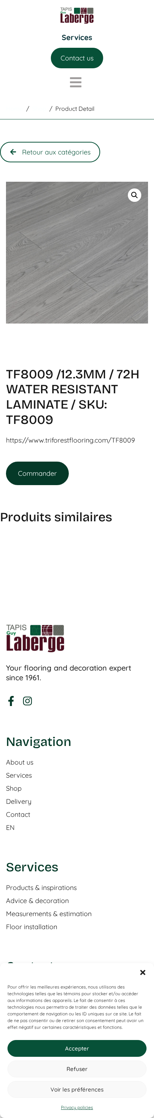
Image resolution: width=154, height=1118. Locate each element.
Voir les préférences (77, 1089)
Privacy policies (77, 1107)
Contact (18, 814)
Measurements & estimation (49, 914)
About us (19, 762)
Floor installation (31, 927)
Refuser (77, 1068)
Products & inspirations (41, 887)
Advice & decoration (37, 901)
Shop (14, 788)
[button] (143, 972)
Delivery (18, 801)
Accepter (77, 1048)
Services (19, 775)
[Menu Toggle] (77, 37)
